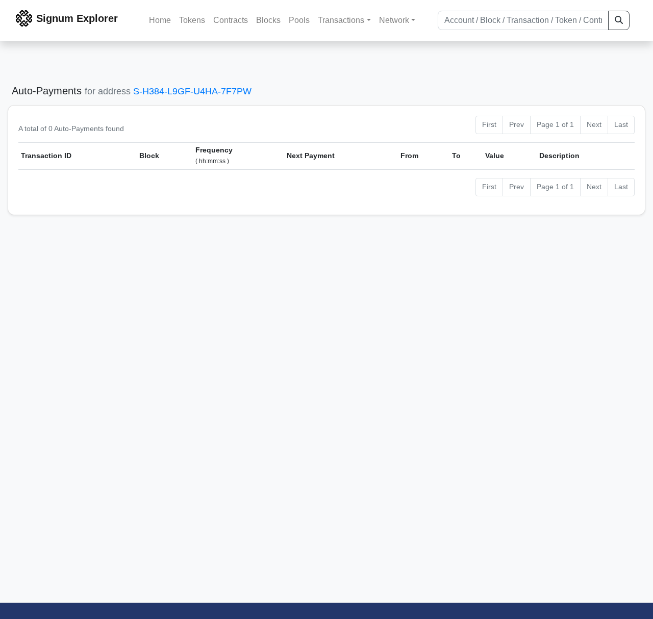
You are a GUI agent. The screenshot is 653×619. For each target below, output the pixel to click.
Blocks (268, 20)
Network (394, 20)
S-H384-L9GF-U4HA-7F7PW (192, 91)
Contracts (230, 20)
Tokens (192, 20)
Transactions (341, 20)
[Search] (619, 20)
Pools (299, 20)
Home (160, 20)
